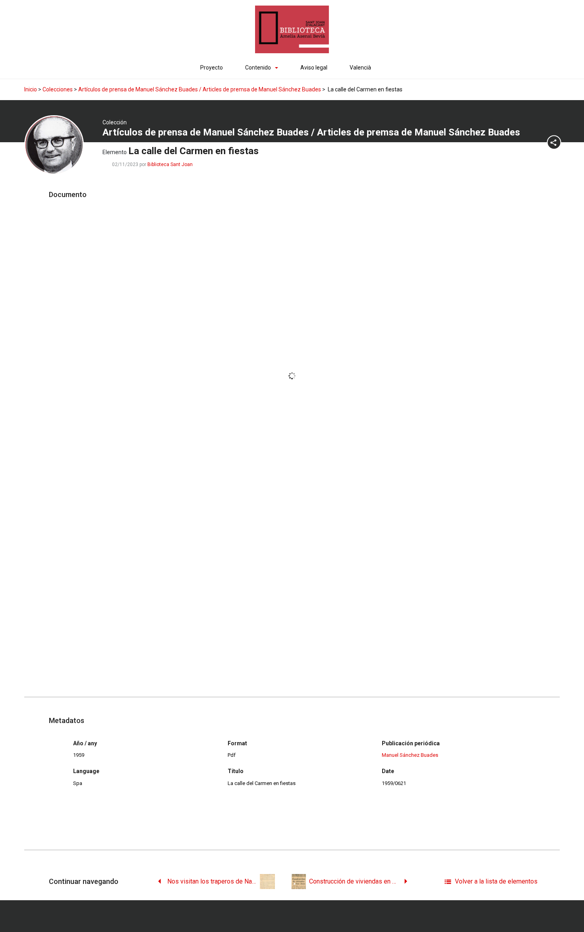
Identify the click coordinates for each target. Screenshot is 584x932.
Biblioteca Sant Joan (170, 164)
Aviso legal (313, 67)
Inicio (30, 89)
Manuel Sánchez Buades (410, 755)
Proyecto (211, 67)
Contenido (258, 67)
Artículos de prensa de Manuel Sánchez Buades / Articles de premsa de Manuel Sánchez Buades (199, 89)
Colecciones (58, 89)
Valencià (360, 67)
